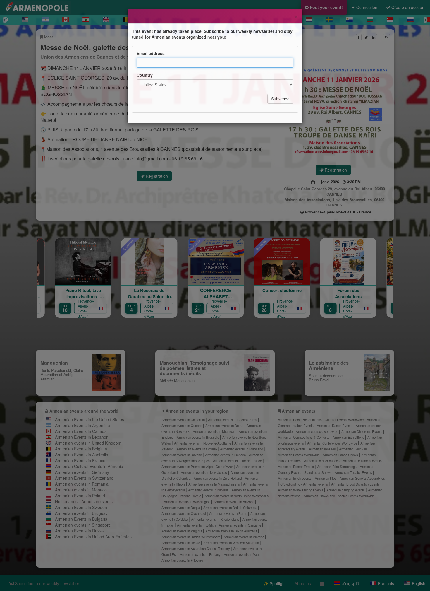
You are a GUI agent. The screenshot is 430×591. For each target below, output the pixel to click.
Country (145, 75)
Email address (151, 53)
